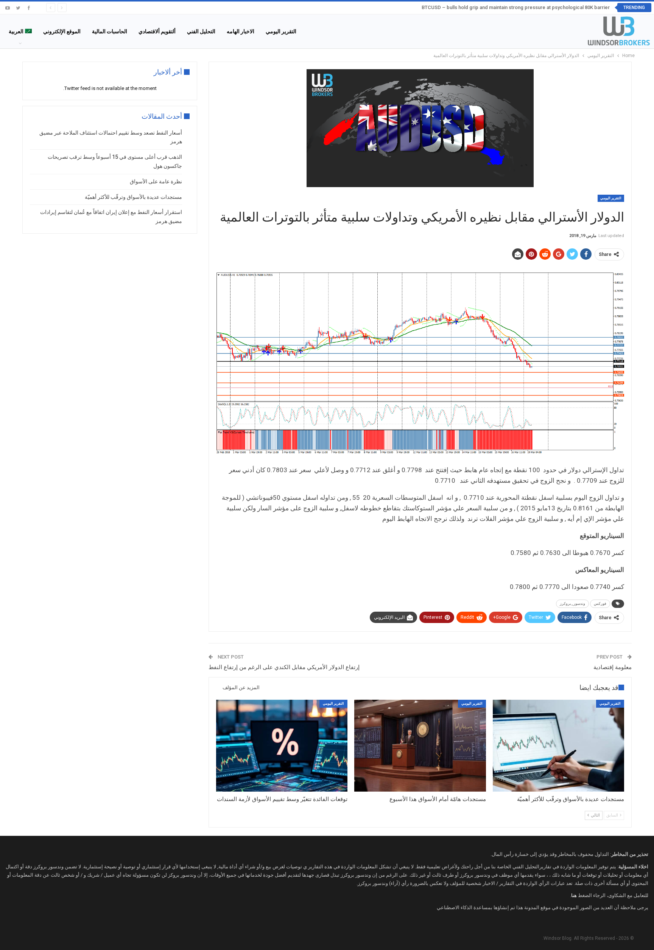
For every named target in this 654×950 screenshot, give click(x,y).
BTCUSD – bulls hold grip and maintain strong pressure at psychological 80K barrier (516, 7)
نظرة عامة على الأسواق (156, 181)
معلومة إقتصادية (612, 667)
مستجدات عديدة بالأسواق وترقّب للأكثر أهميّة (133, 197)
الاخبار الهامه (240, 31)
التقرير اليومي (281, 31)
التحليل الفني (201, 31)
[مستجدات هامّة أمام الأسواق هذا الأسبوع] (420, 746)
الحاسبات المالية (109, 31)
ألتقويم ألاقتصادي (157, 31)
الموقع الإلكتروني (62, 31)
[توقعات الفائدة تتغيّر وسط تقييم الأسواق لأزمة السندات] (281, 746)
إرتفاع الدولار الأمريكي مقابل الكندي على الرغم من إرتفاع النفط (284, 667)
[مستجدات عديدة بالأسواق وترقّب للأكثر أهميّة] (558, 746)
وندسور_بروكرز (572, 603)
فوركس (600, 603)
